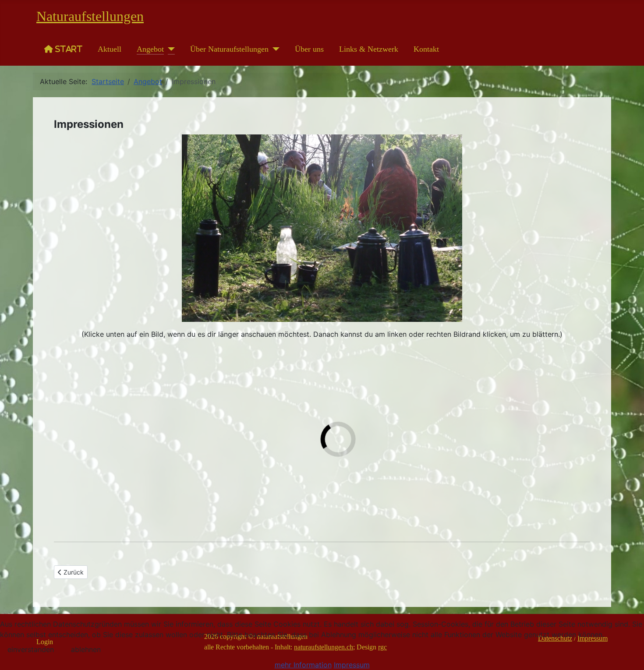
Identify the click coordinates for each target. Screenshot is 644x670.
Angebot (150, 49)
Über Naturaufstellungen (229, 49)
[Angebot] (169, 49)
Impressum (352, 664)
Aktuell (109, 49)
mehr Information (303, 664)
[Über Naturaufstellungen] (274, 49)
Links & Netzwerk (368, 49)
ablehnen (86, 649)
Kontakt (426, 49)
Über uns (309, 49)
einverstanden (30, 649)
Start (67, 49)
